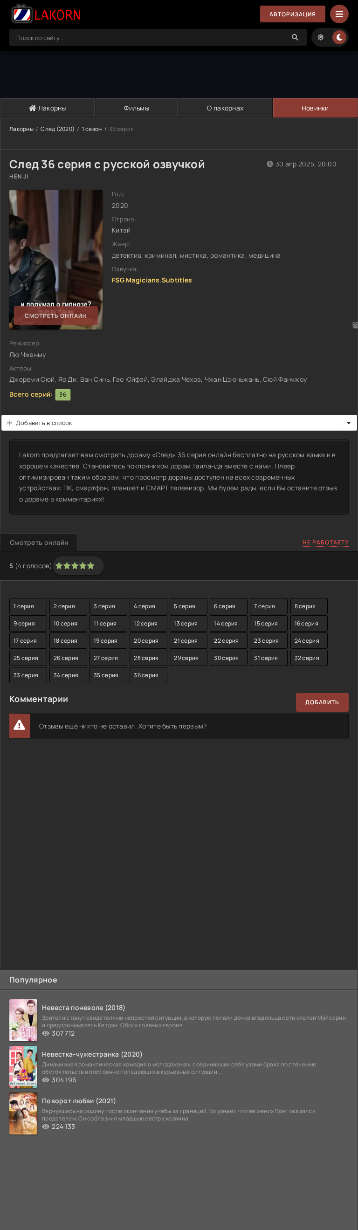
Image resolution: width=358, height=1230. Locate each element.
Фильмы (136, 107)
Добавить (322, 702)
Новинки (315, 107)
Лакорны (51, 107)
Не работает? (326, 542)
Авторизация (292, 14)
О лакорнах (225, 107)
